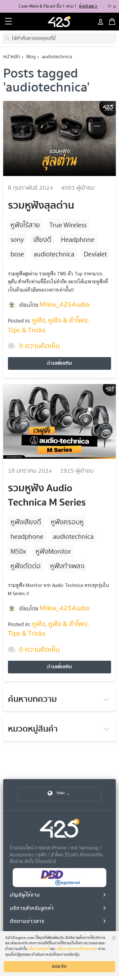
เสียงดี (42, 239)
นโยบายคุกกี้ (38, 949)
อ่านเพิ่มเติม (59, 363)
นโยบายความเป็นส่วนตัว (77, 949)
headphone (26, 536)
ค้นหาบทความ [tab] (32, 699)
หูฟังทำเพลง (67, 565)
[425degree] (60, 21)
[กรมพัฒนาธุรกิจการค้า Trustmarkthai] (59, 885)
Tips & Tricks (27, 330)
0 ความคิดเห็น (39, 346)
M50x (18, 551)
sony (17, 239)
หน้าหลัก (11, 56)
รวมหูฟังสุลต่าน (41, 205)
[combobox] (59, 38)
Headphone (78, 239)
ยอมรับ (59, 966)
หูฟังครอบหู (67, 521)
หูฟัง (38, 320)
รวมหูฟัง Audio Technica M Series (47, 495)
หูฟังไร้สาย (25, 224)
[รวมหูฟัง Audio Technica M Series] (59, 422)
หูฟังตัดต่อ (25, 565)
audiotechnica (54, 253)
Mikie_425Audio (64, 304)
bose (17, 253)
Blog (31, 56)
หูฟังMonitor (53, 551)
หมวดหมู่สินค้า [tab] (33, 729)
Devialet (95, 253)
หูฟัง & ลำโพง (67, 320)
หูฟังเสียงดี (25, 521)
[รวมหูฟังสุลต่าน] (59, 139)
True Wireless (68, 224)
